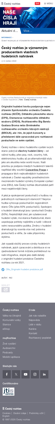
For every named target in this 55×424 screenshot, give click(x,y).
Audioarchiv (9, 348)
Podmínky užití (36, 413)
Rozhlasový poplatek (40, 337)
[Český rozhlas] (10, 3)
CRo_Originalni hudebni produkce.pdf (24, 269)
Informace (6, 37)
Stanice (7, 324)
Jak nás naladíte (37, 315)
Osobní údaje (19, 413)
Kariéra (32, 329)
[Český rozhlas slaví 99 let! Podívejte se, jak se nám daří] (27, 17)
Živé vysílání (9, 343)
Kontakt (33, 333)
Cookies (6, 413)
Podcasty (8, 352)
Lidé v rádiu (35, 324)
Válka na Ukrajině (12, 315)
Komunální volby (12, 320)
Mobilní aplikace (11, 357)
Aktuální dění (10, 31)
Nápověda (34, 320)
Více (27, 31)
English (6, 416)
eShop (6, 329)
